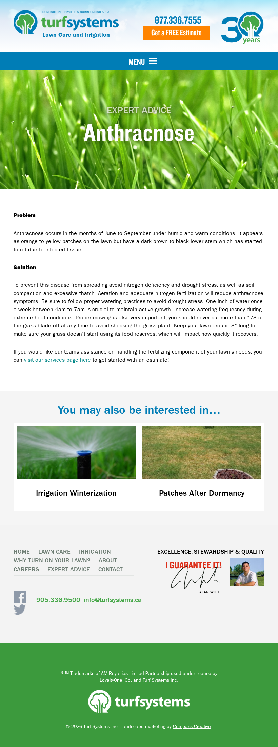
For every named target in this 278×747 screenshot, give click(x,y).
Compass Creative (192, 726)
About (108, 560)
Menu (136, 62)
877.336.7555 (178, 20)
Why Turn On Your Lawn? (52, 560)
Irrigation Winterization (76, 493)
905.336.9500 (58, 600)
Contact (110, 569)
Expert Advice (68, 569)
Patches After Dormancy (202, 493)
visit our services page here (57, 360)
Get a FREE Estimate (176, 32)
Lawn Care (54, 551)
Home (22, 551)
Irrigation (95, 551)
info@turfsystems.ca (113, 599)
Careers (26, 569)
